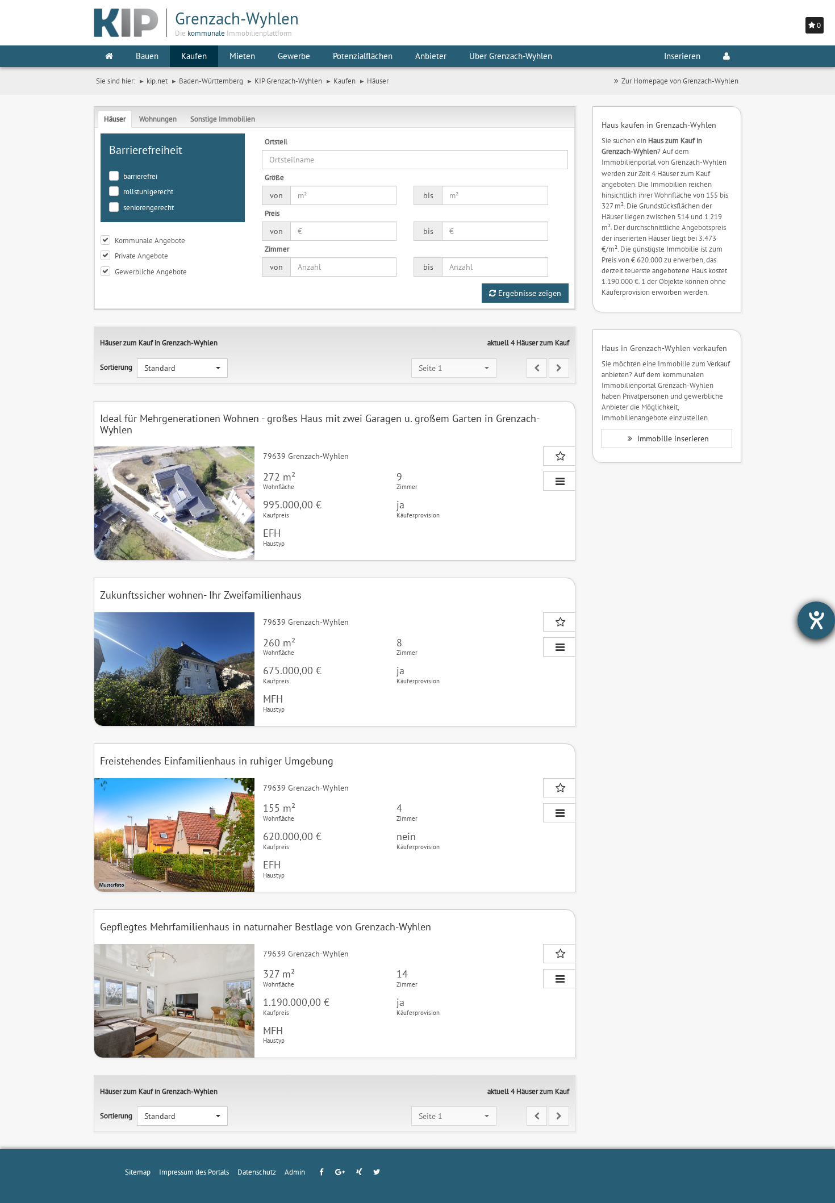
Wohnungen (158, 119)
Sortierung (116, 367)
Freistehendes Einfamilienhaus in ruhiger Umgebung (216, 760)
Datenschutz (256, 1172)
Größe (274, 177)
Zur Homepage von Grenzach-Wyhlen (679, 81)
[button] (182, 368)
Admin (295, 1172)
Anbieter (430, 56)
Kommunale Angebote (150, 240)
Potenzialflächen (363, 56)
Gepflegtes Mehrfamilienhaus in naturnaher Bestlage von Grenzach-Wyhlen (265, 926)
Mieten (242, 56)
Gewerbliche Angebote (151, 271)
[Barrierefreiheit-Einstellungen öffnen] (816, 620)
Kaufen (194, 56)
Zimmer (277, 249)
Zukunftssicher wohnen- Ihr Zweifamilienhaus (201, 595)
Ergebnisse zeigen (528, 293)
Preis (272, 213)
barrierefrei (140, 176)
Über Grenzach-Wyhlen (510, 56)
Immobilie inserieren (672, 438)
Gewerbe (294, 56)
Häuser (115, 119)
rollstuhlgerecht (148, 191)
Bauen (147, 56)
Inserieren (682, 56)
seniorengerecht (148, 207)
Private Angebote (141, 255)
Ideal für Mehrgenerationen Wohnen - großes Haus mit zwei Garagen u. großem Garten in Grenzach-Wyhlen (320, 424)
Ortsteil (276, 141)
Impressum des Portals (194, 1172)
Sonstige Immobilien (222, 119)
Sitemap (138, 1172)
